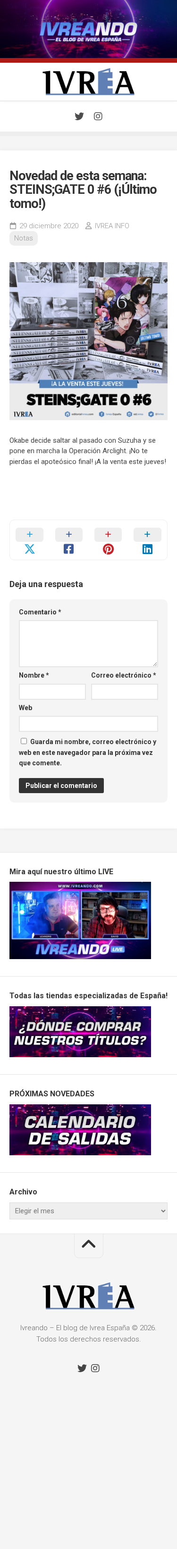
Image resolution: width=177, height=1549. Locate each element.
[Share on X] (29, 540)
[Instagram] (98, 116)
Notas (23, 238)
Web (25, 708)
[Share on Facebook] (68, 540)
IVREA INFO (112, 226)
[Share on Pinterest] (108, 540)
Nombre (34, 675)
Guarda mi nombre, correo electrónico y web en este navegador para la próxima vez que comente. (87, 752)
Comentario (40, 612)
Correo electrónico (123, 675)
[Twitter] (79, 116)
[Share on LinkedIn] (147, 540)
